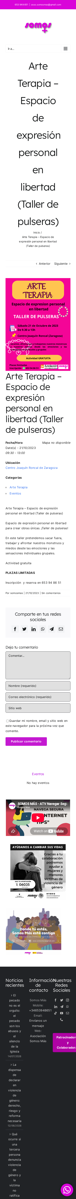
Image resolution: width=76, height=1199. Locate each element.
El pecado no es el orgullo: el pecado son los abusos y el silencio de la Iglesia (14, 1023)
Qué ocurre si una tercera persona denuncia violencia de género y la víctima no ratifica (14, 1164)
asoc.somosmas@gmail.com (46, 4)
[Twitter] (61, 1000)
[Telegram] (61, 1006)
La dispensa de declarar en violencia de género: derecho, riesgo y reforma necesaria (14, 1093)
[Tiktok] (55, 1013)
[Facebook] (55, 1000)
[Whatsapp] (67, 1006)
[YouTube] (61, 1013)
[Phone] (61, 1019)
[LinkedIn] (55, 1006)
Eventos (15, 493)
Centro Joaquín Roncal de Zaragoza (32, 468)
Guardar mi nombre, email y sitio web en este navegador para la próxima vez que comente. (37, 726)
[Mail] (67, 1013)
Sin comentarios (51, 593)
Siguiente (61, 263)
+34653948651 (40, 1010)
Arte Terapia (18, 487)
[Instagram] (67, 1000)
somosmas (16, 593)
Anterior (45, 263)
